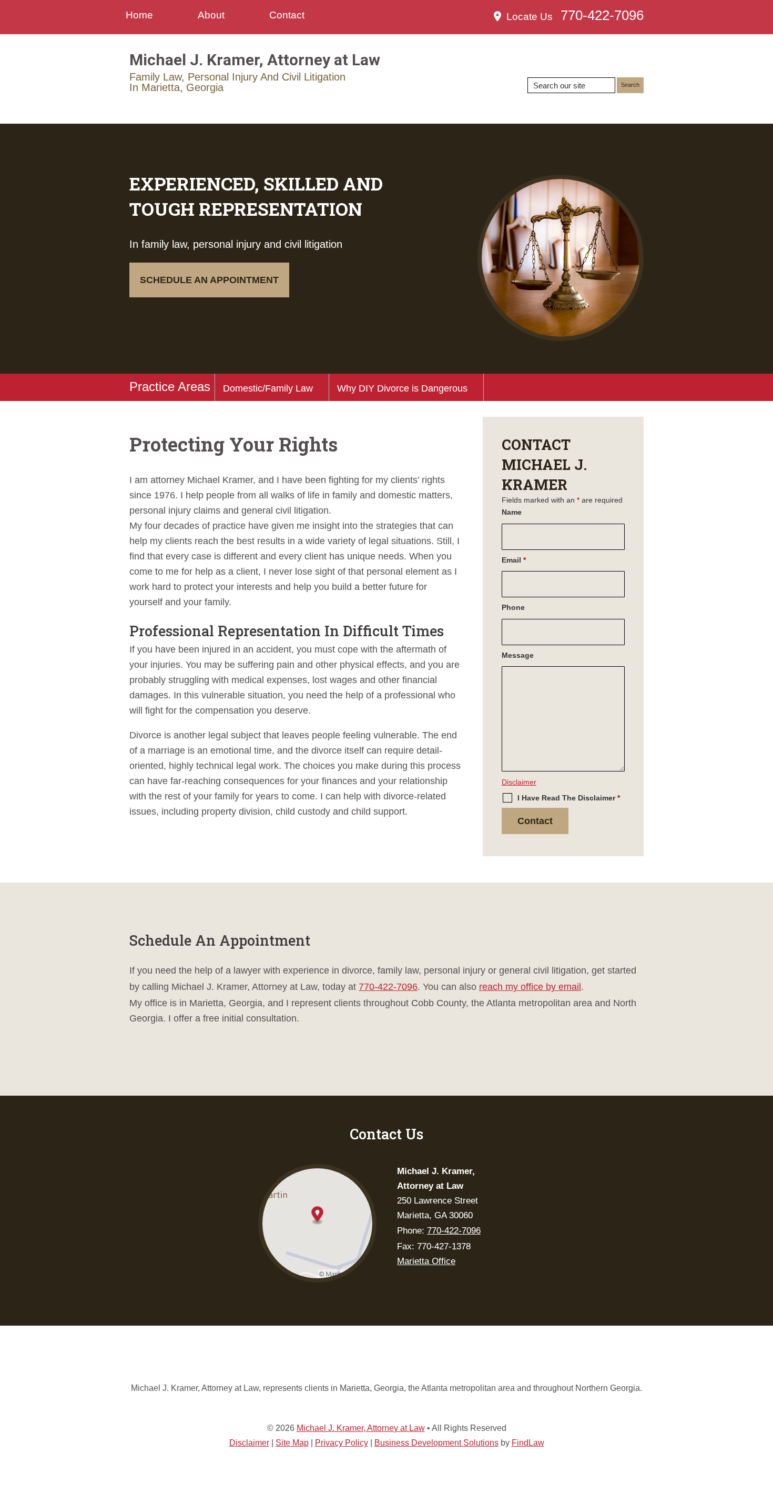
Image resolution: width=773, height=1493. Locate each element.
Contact (286, 15)
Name (512, 512)
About (211, 15)
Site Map (292, 1442)
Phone (513, 607)
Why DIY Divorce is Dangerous (402, 388)
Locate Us (529, 16)
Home (139, 15)
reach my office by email (530, 986)
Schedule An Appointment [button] (209, 280)
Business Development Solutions (436, 1442)
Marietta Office (426, 1261)
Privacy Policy (341, 1442)
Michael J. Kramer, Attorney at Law (361, 1428)
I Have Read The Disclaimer (568, 798)
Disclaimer (519, 782)
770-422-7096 (602, 15)
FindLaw (528, 1442)
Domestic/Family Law (268, 388)
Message (518, 655)
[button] (762, 1416)
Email (514, 560)
